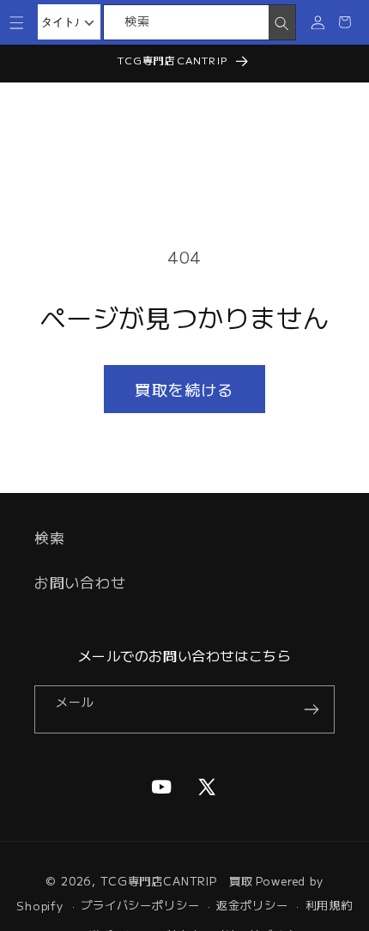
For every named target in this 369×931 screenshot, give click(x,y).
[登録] (311, 709)
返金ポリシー (251, 905)
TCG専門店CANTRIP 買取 (176, 881)
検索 (49, 537)
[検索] (282, 23)
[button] (16, 22)
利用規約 (329, 905)
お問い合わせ (79, 582)
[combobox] (186, 22)
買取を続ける (184, 389)
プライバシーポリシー (140, 905)
